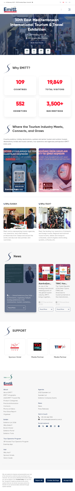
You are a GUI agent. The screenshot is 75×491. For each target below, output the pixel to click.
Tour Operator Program (12, 438)
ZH (69, 2)
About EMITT (8, 392)
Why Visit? (7, 452)
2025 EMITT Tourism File (12, 398)
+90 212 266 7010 (47, 417)
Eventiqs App (8, 444)
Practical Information (11, 403)
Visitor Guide (8, 458)
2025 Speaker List (44, 392)
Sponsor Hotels (9, 455)
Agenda (41, 389)
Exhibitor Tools (9, 433)
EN (63, 2)
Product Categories (11, 400)
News (40, 403)
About (6, 389)
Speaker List (42, 395)
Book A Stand (8, 428)
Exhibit (6, 419)
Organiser (7, 414)
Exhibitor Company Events (47, 398)
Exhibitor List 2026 (10, 422)
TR (60, 2)
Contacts (7, 406)
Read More (11, 307)
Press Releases (43, 409)
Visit (5, 449)
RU (66, 2)
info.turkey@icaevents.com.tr (51, 419)
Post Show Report (10, 411)
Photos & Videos (9, 409)
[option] (14, 348)
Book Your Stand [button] (37, 43)
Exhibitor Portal (9, 430)
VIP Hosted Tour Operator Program (16, 441)
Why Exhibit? (8, 425)
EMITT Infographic (10, 395)
